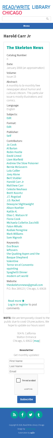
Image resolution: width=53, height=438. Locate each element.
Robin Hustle (14, 152)
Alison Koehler (15, 208)
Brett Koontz (15, 193)
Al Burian (12, 148)
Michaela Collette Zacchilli (23, 223)
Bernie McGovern (17, 167)
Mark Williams (15, 234)
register (23, 305)
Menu (26, 26)
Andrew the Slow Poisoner (23, 163)
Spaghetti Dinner (17, 272)
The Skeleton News (25, 48)
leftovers (12, 250)
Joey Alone (13, 174)
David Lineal (14, 156)
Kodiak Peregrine (17, 230)
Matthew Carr (15, 186)
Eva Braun (13, 246)
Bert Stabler (14, 178)
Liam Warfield (15, 160)
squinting (12, 269)
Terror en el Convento (20, 265)
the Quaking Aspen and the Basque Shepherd (23, 255)
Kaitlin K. (12, 212)
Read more (16, 301)
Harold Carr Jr (15, 182)
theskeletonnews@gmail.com (25, 285)
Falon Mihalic (14, 226)
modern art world (17, 276)
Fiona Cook (13, 219)
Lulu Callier (13, 171)
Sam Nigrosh (14, 238)
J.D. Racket (13, 200)
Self (9, 136)
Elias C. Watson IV (17, 215)
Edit (9, 118)
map (36, 341)
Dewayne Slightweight (20, 204)
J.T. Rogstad (14, 197)
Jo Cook (11, 145)
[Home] (26, 14)
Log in (11, 305)
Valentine (12, 261)
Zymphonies (30, 429)
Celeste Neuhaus (17, 189)
